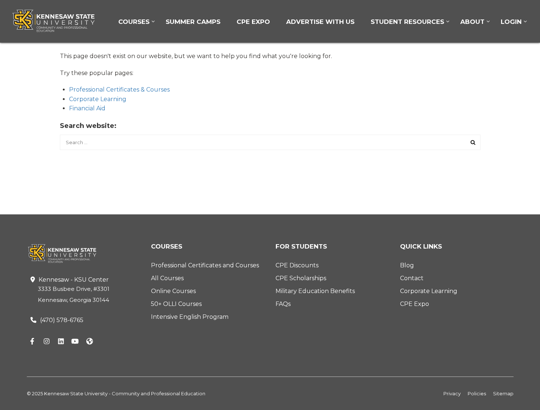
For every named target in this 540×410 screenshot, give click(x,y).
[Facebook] (32, 341)
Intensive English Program (189, 316)
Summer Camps (193, 21)
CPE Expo (253, 21)
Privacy (452, 393)
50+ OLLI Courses (176, 303)
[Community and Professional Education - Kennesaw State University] (59, 20)
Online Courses (173, 291)
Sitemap (503, 393)
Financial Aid (87, 108)
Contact (412, 278)
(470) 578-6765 (61, 320)
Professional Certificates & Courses (119, 89)
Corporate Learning (97, 99)
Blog (407, 265)
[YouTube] (75, 341)
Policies (477, 393)
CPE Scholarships (301, 278)
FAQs (283, 303)
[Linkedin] (60, 341)
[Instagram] (46, 341)
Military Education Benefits (315, 291)
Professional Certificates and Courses (205, 265)
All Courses (167, 278)
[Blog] (89, 341)
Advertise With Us (320, 21)
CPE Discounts (297, 265)
